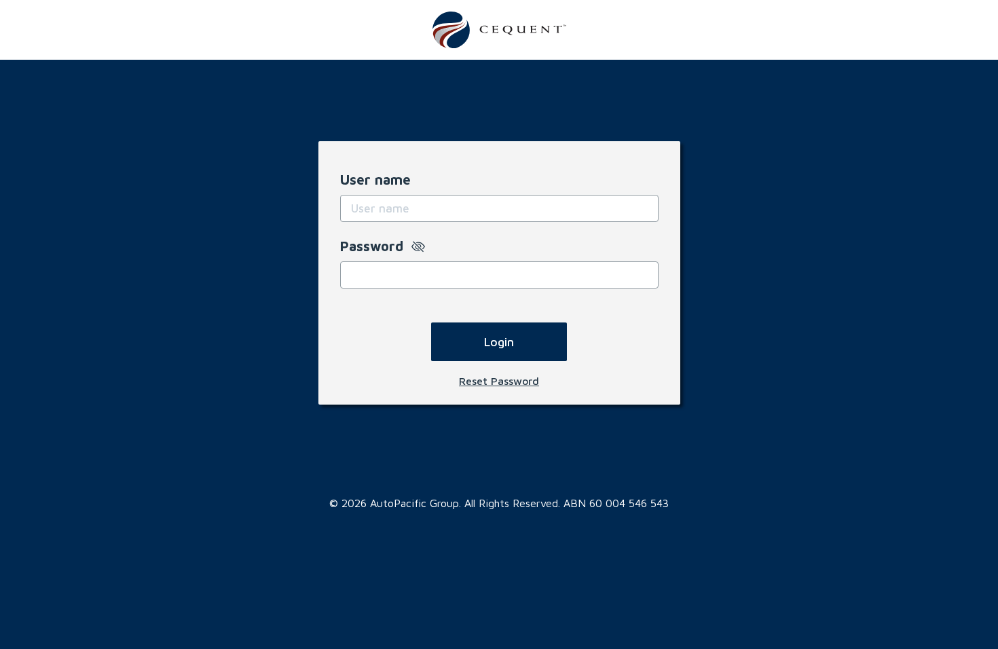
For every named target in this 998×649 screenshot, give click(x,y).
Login (499, 342)
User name (375, 179)
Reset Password (499, 381)
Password (375, 246)
